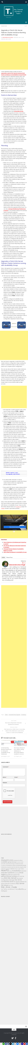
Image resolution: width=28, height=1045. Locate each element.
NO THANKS (15, 529)
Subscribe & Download (14, 527)
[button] (15, 517)
